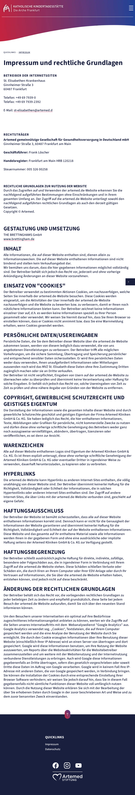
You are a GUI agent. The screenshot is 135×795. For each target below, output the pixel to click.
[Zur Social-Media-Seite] (56, 766)
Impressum (52, 744)
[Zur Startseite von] (37, 8)
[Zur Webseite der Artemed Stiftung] (67, 777)
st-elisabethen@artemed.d (33, 110)
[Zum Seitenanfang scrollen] (67, 714)
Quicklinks (54, 737)
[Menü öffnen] (131, 8)
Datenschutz (52, 749)
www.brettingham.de (19, 239)
